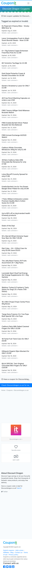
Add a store (19, 550)
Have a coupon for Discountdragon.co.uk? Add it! (17, 379)
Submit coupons (8, 550)
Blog (12, 552)
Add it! (19, 488)
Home (3, 390)
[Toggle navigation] (28, 3)
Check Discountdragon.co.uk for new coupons (16, 385)
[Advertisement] (16, 407)
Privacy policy (13, 554)
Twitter (5, 491)
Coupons (10, 390)
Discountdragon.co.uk (21, 390)
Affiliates (6, 552)
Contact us (18, 552)
